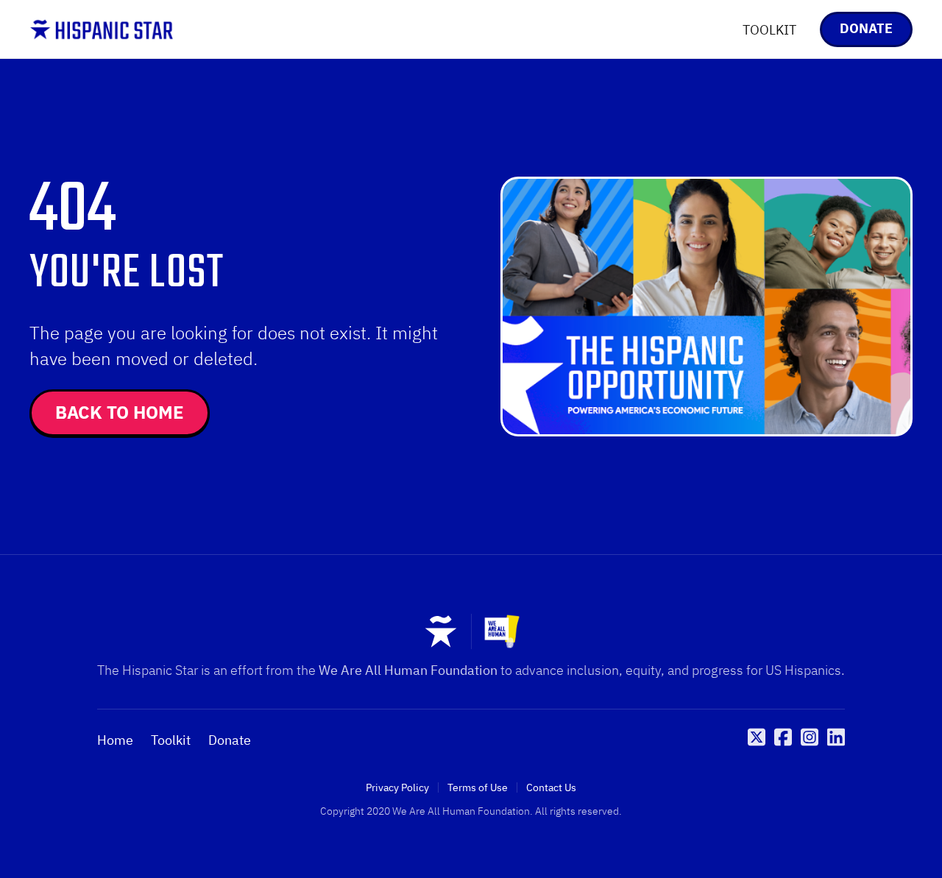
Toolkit (171, 740)
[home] (101, 29)
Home (115, 740)
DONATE (866, 28)
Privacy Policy (397, 787)
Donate (229, 740)
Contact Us (551, 787)
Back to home (119, 412)
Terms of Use (477, 787)
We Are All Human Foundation (408, 670)
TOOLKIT (769, 29)
